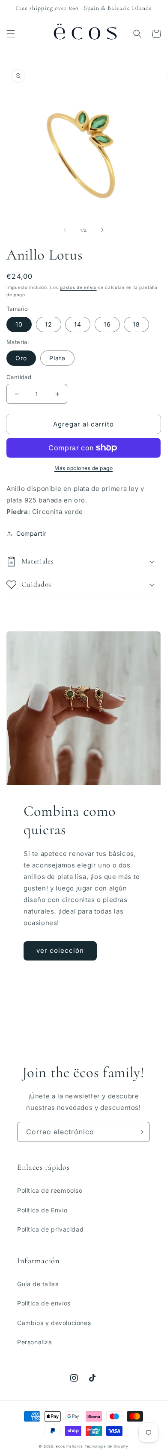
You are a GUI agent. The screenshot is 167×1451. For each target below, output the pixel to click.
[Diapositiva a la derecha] (102, 230)
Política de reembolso (50, 1190)
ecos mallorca (69, 1446)
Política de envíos (44, 1303)
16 (107, 324)
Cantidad (18, 377)
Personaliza (34, 1342)
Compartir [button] (31, 533)
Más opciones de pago (83, 468)
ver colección (60, 950)
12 (48, 324)
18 (136, 324)
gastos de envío (78, 287)
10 (19, 324)
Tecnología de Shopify (106, 1446)
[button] (10, 33)
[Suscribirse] (140, 1132)
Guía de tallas (37, 1284)
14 (77, 324)
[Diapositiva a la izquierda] (64, 230)
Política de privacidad (50, 1229)
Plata (57, 358)
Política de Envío (42, 1210)
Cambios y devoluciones (54, 1322)
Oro (21, 358)
